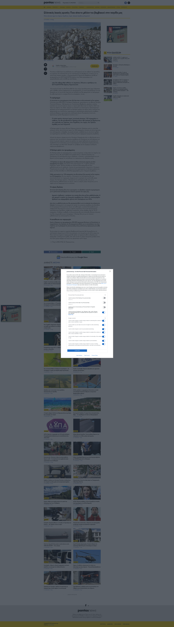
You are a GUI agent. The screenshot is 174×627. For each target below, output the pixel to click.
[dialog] (87, 313)
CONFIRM (77, 350)
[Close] (110, 271)
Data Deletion (79, 355)
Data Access (87, 355)
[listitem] (87, 295)
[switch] (104, 298)
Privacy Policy (95, 355)
